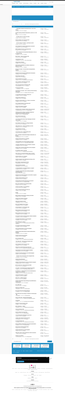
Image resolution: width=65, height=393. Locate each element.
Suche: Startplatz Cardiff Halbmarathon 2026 (22, 81)
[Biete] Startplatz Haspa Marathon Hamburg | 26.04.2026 (24, 195)
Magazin (16, 372)
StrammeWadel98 (19, 85)
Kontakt (13, 368)
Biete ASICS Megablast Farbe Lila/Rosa (21, 204)
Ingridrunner (18, 145)
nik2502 (17, 304)
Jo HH (17, 236)
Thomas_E (18, 95)
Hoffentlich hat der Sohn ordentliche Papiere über (18, 345)
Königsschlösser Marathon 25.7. (20, 97)
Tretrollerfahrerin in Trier (19, 59)
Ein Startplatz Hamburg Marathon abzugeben (22, 225)
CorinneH (18, 181)
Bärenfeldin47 (18, 295)
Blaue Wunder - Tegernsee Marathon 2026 (22, 56)
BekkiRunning (18, 202)
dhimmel (18, 222)
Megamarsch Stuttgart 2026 (19, 287)
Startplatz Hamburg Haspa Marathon (21, 235)
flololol (17, 196)
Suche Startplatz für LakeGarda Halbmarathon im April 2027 (25, 46)
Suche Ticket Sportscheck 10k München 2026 (22, 84)
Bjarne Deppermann (19, 336)
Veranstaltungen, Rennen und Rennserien (29, 301)
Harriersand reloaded (19, 154)
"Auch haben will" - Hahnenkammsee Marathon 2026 (23, 241)
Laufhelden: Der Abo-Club (23, 372)
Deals (37, 375)
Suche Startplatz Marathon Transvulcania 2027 (22, 103)
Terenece (18, 30)
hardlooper (18, 291)
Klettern (34, 389)
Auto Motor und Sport (17, 389)
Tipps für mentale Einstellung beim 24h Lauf (22, 189)
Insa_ (17, 157)
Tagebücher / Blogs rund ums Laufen (29, 92)
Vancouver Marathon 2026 (19, 309)
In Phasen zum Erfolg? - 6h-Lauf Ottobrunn (22, 186)
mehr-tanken (36, 389)
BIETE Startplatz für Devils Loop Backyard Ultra (23, 49)
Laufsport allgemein (29, 110)
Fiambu (17, 190)
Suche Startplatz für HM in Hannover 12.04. (22, 244)
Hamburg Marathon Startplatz (20, 165)
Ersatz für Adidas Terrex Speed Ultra (21, 312)
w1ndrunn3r (18, 92)
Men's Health (40, 389)
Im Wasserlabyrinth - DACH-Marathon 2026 (22, 207)
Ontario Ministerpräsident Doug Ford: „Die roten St (36, 345)
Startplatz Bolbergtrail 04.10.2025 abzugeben (22, 329)
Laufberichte (24, 57)
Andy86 (17, 239)
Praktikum (29, 369)
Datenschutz (38, 368)
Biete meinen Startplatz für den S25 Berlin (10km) (23, 183)
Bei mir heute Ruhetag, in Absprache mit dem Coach (27, 345)
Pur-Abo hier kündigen (35, 372)
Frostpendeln (17, 300)
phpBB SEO (17, 352)
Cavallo (28, 389)
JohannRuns (18, 257)
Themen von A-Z (30, 375)
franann (17, 184)
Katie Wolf (18, 307)
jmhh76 (17, 34)
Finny (17, 330)
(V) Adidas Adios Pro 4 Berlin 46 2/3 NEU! (23, 36)
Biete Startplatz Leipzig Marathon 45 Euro (22, 162)
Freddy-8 (18, 199)
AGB (21, 368)
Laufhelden (42, 3)
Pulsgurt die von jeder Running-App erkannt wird (23, 247)
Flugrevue (31, 389)
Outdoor (49, 389)
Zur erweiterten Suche (15, 21)
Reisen (28, 372)
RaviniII (17, 193)
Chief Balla (18, 226)
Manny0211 (18, 233)
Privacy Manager (43, 368)
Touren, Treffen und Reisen (28, 60)
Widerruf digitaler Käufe (41, 372)
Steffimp (18, 101)
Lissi (17, 333)
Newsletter (40, 375)
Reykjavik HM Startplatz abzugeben (21, 106)
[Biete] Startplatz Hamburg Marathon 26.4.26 (22, 210)
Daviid (17, 107)
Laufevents (20, 3)
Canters (17, 301)
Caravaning (24, 389)
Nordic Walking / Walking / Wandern (29, 142)
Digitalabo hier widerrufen (34, 369)
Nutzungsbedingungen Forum (33, 368)
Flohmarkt (25, 30)
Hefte (31, 0)
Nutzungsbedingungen (26, 368)
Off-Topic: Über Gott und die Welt (31, 154)
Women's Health (35, 390)
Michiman (18, 82)
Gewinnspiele (34, 375)
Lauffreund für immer (19, 110)
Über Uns (16, 368)
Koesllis (17, 98)
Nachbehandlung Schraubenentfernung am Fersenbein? (24, 180)
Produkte (33, 0)
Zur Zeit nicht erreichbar (19, 87)
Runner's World (30, 390)
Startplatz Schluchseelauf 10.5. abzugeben (22, 138)
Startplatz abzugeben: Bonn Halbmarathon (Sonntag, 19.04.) (25, 159)
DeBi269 (18, 129)
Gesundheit (35, 3)
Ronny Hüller (18, 288)
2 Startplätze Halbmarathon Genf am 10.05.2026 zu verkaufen (25, 144)
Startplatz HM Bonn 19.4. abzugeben (21, 156)
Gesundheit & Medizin (26, 181)
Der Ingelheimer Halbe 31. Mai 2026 (21, 150)
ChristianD (18, 229)
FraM (17, 327)
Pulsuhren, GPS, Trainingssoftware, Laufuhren (29, 298)
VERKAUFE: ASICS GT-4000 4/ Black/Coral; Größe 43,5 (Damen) (25, 332)
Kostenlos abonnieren (21, 361)
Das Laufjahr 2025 (18, 284)
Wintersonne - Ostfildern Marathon (21, 277)
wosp (17, 151)
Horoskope (45, 3)
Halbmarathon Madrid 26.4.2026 (20, 201)
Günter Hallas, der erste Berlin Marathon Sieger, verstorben (25, 153)
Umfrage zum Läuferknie (19, 335)
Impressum (19, 368)
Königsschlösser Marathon (19, 62)
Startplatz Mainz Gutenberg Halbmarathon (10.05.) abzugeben (25, 147)
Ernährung (31, 3)
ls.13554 (18, 178)
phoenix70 (18, 139)
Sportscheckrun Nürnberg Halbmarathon (22, 326)
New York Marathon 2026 (19, 238)
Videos (38, 3)
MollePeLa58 (18, 60)
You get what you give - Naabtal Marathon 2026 (23, 131)
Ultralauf (25, 190)
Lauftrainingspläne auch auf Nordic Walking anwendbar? (24, 141)
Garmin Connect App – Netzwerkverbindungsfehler (23, 297)
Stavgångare (18, 142)
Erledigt (16, 192)
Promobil (51, 389)
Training (17, 3)
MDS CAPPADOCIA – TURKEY (20, 306)
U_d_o (17, 57)
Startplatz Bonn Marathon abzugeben (21, 198)
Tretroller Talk (27, 88)
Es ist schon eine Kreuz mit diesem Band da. (22, 290)
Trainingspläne (13, 3)
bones (17, 79)
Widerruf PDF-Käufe (47, 372)
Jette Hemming (18, 282)
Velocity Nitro (18, 205)
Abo (18, 372)
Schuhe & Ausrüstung (25, 3)
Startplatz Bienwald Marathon (20, 259)
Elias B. (17, 160)
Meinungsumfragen (27, 295)
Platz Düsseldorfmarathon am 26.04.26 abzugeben (23, 228)
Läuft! (45, 36)
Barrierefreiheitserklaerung (49, 368)
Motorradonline (45, 389)
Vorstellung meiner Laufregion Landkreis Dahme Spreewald (25, 109)
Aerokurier (13, 389)
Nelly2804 (18, 54)
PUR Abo (30, 372)
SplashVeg (18, 148)
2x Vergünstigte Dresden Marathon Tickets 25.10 (23, 94)
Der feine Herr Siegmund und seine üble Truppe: (45, 345)
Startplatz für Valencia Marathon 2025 (21, 303)
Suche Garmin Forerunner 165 (20, 116)
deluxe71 (18, 298)
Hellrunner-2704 (18, 136)
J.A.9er (17, 104)
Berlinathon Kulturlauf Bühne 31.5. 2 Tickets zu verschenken (25, 100)
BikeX (22, 389)
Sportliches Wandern (27, 288)
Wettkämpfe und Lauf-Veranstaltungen (28, 79)
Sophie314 (18, 324)
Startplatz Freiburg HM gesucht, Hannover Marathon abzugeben (25, 262)
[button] (23, 24)
